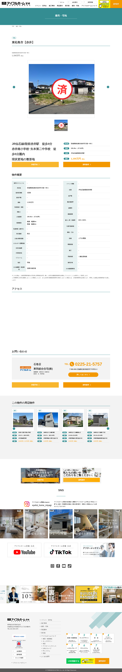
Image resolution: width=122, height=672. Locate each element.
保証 (44, 643)
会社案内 (75, 2)
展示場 (67, 5)
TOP (13, 26)
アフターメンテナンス (49, 646)
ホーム (62, 2)
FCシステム (46, 651)
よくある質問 (45, 656)
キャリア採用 (19, 658)
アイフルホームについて (89, 5)
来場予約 (34, 164)
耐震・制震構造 (47, 639)
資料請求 (116, 4)
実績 (44, 653)
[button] (108, 87)
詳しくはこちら (82, 374)
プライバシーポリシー (20, 663)
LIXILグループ (47, 648)
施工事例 (51, 5)
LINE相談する (73, 661)
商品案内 (60, 5)
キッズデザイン (47, 641)
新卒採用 (19, 654)
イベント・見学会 (40, 5)
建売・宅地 (75, 5)
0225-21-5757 (88, 364)
